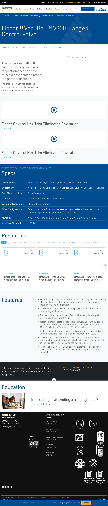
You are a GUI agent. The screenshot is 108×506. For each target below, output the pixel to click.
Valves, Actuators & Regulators (25, 16)
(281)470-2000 (51, 440)
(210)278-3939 (51, 455)
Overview (5, 47)
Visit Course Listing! (41, 404)
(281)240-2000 (14, 427)
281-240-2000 (72, 370)
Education (57, 47)
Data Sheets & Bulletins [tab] (56, 242)
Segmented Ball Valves (65, 16)
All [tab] (4, 242)
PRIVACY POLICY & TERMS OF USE (13, 498)
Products (5, 16)
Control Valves (47, 16)
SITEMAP (54, 498)
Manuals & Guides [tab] (76, 242)
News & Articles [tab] (93, 242)
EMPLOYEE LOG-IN (65, 498)
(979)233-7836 (51, 447)
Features (45, 47)
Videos (15, 47)
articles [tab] (13, 242)
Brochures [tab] (24, 242)
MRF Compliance (8, 499)
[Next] (104, 265)
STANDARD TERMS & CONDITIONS (37, 498)
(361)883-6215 (51, 424)
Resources (34, 47)
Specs (24, 47)
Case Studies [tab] (37, 242)
